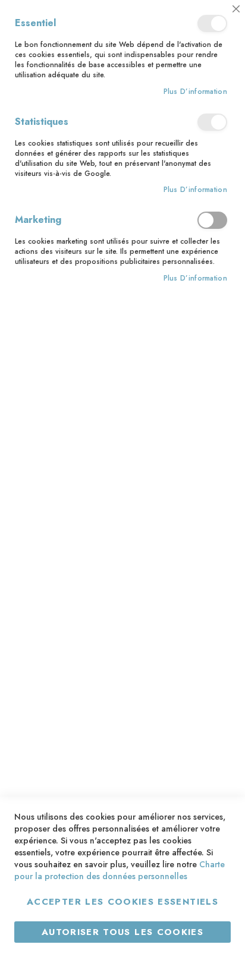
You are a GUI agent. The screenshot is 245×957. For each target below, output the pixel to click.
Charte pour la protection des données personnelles (119, 870)
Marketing (212, 220)
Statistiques (212, 122)
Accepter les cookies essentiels (122, 901)
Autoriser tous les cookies (122, 932)
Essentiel (212, 23)
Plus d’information (195, 92)
